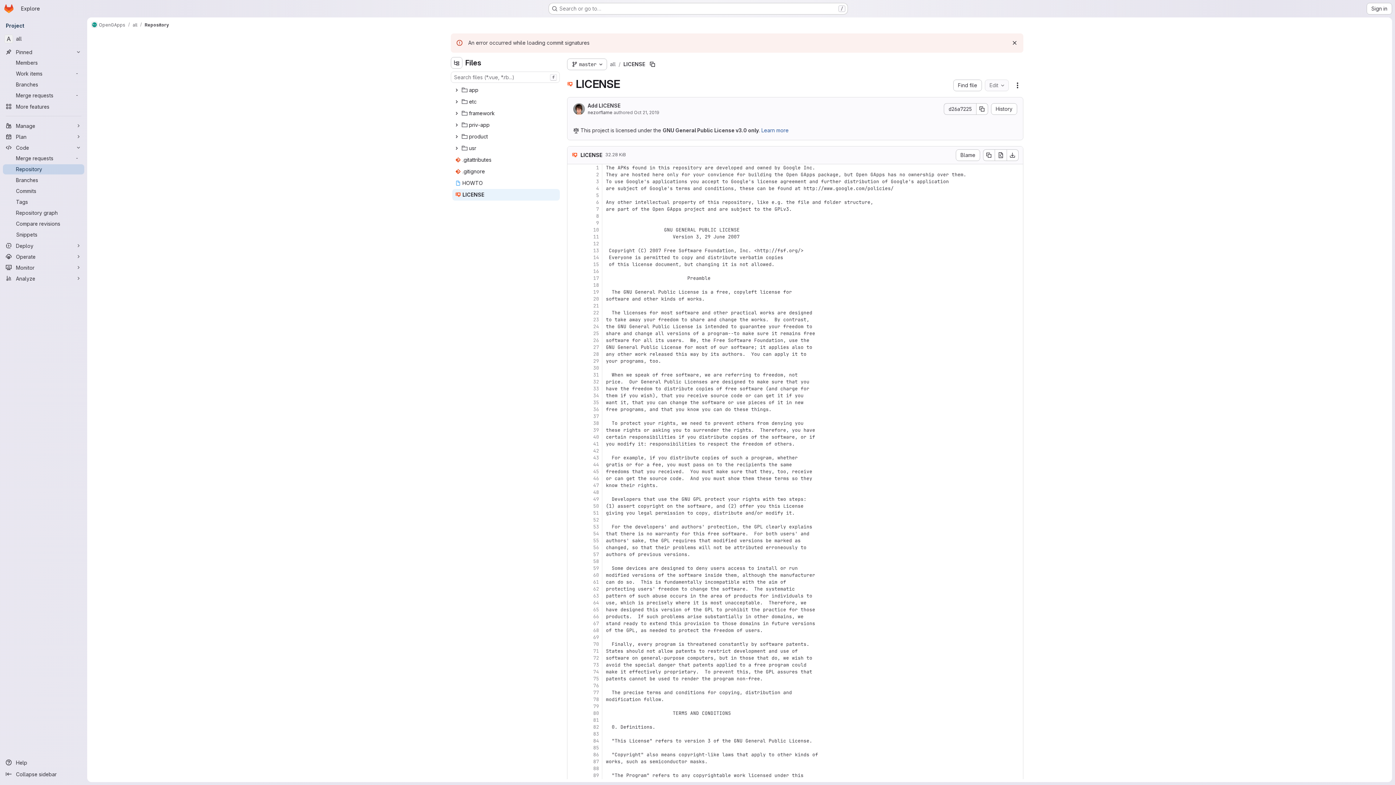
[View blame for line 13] (573, 250)
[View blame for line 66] (573, 616)
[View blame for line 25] (573, 333)
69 (596, 637)
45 (596, 471)
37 (596, 416)
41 (596, 444)
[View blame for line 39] (573, 430)
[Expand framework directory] (456, 113)
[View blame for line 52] (573, 519)
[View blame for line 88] (573, 768)
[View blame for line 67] (573, 623)
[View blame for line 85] (573, 747)
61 (596, 582)
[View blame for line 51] (573, 513)
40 (596, 437)
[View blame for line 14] (573, 257)
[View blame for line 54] (573, 533)
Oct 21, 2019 (646, 112)
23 (596, 320)
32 (596, 382)
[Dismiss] (1014, 43)
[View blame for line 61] (573, 582)
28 (596, 354)
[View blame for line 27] (573, 347)
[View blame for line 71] (573, 651)
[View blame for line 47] (573, 485)
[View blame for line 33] (573, 388)
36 (596, 409)
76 (596, 686)
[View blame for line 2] (573, 174)
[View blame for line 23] (573, 319)
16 (596, 271)
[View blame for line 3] (573, 181)
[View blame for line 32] (573, 381)
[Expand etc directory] (456, 101)
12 (596, 244)
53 (596, 527)
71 (596, 651)
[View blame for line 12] (573, 243)
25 (596, 333)
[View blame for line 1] (573, 167)
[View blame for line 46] (573, 478)
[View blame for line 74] (573, 671)
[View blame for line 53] (573, 526)
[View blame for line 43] (573, 457)
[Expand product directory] (456, 136)
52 (596, 520)
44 (596, 465)
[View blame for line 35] (573, 402)
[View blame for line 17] (573, 278)
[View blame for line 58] (573, 561)
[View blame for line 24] (573, 326)
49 (596, 499)
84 (596, 741)
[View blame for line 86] (573, 754)
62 (596, 589)
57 (596, 554)
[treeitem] (506, 90)
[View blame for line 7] (573, 209)
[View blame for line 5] (573, 195)
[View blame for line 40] (573, 437)
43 (596, 458)
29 (596, 361)
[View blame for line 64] (573, 602)
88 (596, 768)
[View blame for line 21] (573, 305)
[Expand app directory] (456, 90)
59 (596, 568)
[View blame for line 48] (573, 492)
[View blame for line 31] (573, 374)
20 (596, 299)
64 (596, 603)
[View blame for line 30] (573, 368)
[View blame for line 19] (573, 292)
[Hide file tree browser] (456, 63)
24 (596, 326)
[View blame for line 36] (573, 409)
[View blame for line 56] (573, 547)
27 (596, 347)
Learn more (775, 130)
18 (596, 285)
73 (596, 665)
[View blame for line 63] (573, 595)
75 (596, 679)
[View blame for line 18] (573, 285)
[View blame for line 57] (573, 554)
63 (596, 596)
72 (596, 658)
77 (596, 692)
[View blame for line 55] (573, 540)
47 (596, 485)
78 (596, 699)
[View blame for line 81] (573, 720)
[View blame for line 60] (573, 575)
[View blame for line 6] (573, 202)
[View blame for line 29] (573, 361)
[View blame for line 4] (573, 188)
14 (596, 257)
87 (596, 761)
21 (596, 306)
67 (596, 623)
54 (596, 534)
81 (596, 720)
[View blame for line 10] (573, 229)
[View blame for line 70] (573, 644)
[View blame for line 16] (573, 271)
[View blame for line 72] (573, 658)
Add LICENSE (604, 105)
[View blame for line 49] (573, 499)
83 (596, 734)
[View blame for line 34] (573, 395)
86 (596, 755)
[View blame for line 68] (573, 630)
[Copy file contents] (989, 155)
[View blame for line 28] (573, 354)
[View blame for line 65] (573, 609)
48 (596, 492)
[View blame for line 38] (573, 423)
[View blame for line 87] (573, 761)
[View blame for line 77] (573, 692)
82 (596, 727)
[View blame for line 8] (573, 216)
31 (596, 375)
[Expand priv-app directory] (456, 125)
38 (596, 423)
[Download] (1013, 155)
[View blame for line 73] (573, 664)
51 (596, 513)
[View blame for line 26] (573, 340)
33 (596, 389)
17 (596, 278)
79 (596, 706)
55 (596, 541)
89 (596, 775)
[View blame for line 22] (573, 312)
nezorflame (600, 112)
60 (596, 575)
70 (596, 644)
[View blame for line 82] (573, 727)
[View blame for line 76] (573, 685)
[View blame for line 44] (573, 464)
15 (596, 264)
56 (596, 547)
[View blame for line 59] (573, 568)
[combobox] (505, 77)
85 (596, 748)
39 (596, 430)
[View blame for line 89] (573, 775)
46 (596, 478)
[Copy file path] (652, 64)
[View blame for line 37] (573, 416)
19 (596, 292)
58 (596, 561)
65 (596, 610)
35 (596, 402)
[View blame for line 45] (573, 471)
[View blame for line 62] (573, 588)
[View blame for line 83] (573, 733)
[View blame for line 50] (573, 506)
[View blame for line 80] (573, 713)
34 (596, 395)
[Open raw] (1001, 155)
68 (596, 630)
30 (596, 368)
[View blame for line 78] (573, 699)
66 (596, 616)
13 (596, 250)
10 (596, 230)
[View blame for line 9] (573, 223)
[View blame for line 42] (573, 450)
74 (596, 672)
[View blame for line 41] (573, 443)
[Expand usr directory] (456, 148)
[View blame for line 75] (573, 678)
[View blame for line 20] (573, 298)
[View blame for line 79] (573, 706)
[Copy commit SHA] (982, 109)
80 (596, 713)
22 (596, 313)
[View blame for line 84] (573, 740)
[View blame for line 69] (573, 637)
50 (596, 506)
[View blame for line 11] (573, 236)
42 (596, 451)
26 (596, 340)
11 (596, 237)
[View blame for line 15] (573, 264)
